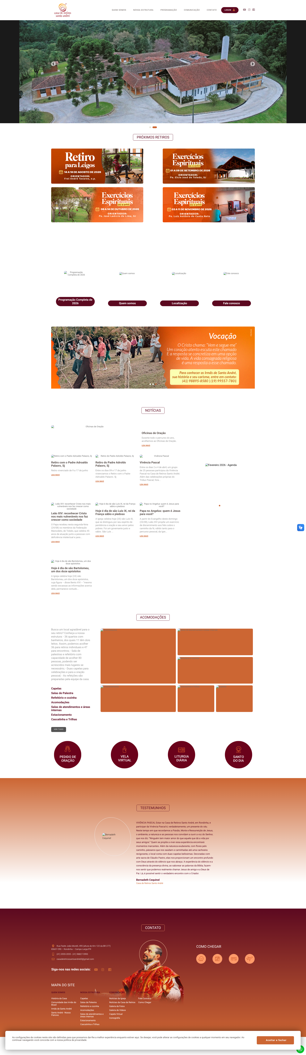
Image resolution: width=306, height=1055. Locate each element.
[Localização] (179, 245)
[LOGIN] (230, 2)
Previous (252, 64)
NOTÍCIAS (153, 410)
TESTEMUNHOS (153, 808)
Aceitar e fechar (276, 1040)
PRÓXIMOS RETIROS (153, 137)
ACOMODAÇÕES (153, 617)
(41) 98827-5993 (80, 954)
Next (53, 64)
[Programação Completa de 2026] (75, 245)
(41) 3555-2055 (64, 954)
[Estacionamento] (138, 687)
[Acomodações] (138, 630)
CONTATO (153, 928)
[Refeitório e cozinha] (215, 659)
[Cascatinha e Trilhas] (196, 687)
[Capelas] (234, 687)
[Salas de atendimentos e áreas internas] (215, 630)
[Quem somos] (127, 245)
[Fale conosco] (231, 245)
